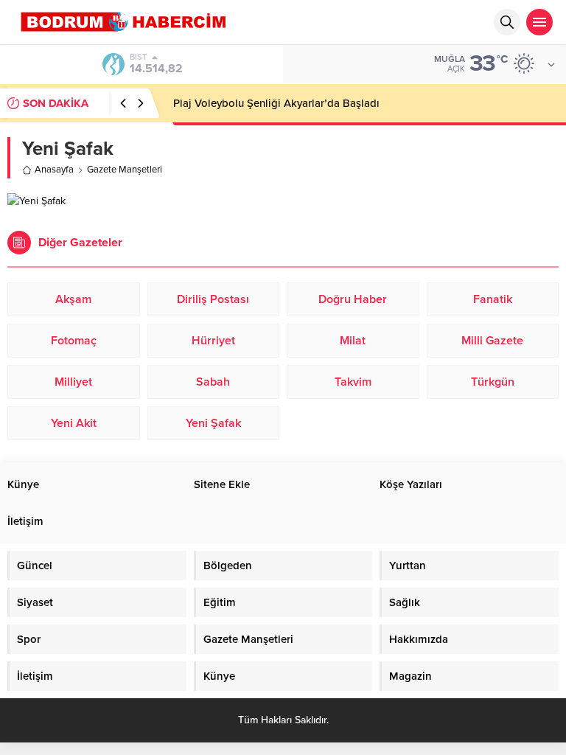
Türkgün (492, 382)
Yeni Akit (74, 423)
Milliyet (73, 382)
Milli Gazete (492, 340)
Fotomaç (74, 340)
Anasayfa (54, 169)
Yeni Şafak (213, 423)
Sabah (213, 382)
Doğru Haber (352, 299)
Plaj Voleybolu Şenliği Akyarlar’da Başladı (276, 103)
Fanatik (492, 299)
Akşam (73, 299)
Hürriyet (213, 340)
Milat (353, 340)
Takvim (353, 382)
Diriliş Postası (213, 299)
